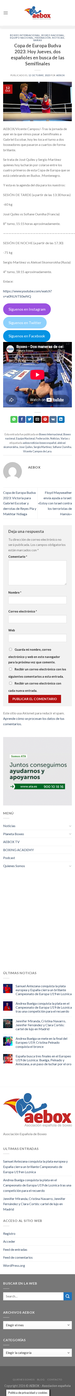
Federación (43, 37)
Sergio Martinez (43, 447)
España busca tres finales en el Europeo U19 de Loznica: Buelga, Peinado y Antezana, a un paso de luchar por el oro (43, 1060)
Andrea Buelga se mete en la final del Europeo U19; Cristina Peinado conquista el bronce (41, 1042)
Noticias (58, 37)
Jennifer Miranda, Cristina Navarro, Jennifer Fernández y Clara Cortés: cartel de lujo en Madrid (41, 1025)
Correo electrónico (22, 611)
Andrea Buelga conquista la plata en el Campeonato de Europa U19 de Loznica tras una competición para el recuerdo (44, 1007)
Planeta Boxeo (13, 834)
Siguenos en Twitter (25, 322)
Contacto (54, 1379)
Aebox (60, 75)
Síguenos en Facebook (27, 336)
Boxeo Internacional (25, 35)
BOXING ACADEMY (18, 850)
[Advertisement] (37, 922)
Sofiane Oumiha (62, 447)
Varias (37, 40)
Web (11, 630)
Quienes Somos (14, 866)
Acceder (9, 1241)
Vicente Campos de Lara (37, 451)
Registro (9, 1233)
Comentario (17, 556)
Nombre (14, 592)
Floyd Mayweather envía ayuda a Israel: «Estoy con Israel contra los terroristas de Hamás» (55, 503)
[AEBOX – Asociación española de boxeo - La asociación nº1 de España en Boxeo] (37, 13)
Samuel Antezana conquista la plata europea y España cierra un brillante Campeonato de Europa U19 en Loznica (44, 990)
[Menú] (5, 13)
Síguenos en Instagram (27, 309)
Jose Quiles (25, 447)
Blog (41, 1379)
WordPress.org (14, 1265)
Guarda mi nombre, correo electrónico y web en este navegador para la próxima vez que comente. (34, 656)
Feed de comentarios (18, 1257)
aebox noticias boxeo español (39, 442)
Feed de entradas (15, 1249)
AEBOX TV (11, 842)
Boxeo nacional (52, 35)
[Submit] (68, 1296)
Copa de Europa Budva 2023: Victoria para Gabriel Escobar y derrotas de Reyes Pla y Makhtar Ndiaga (19, 503)
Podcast (9, 858)
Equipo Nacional (22, 37)
